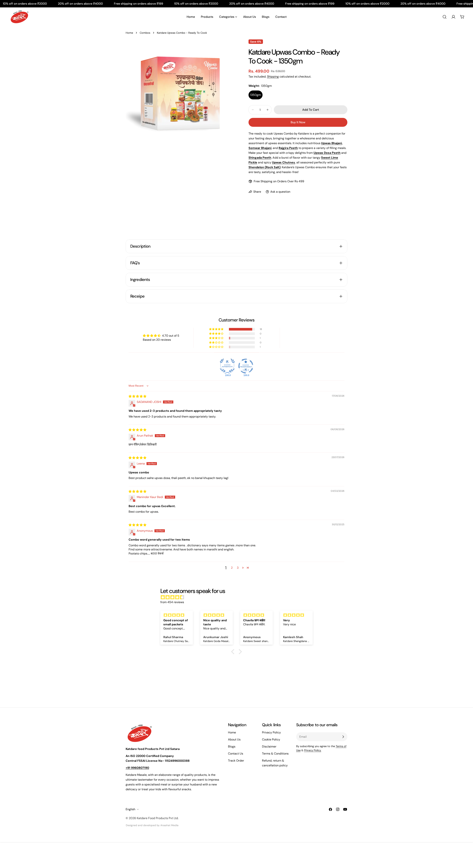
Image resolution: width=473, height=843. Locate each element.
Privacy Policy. (312, 750)
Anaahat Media (169, 825)
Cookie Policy (271, 739)
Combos (145, 32)
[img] (137, 396)
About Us (234, 739)
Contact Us (235, 753)
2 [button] (232, 568)
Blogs (231, 746)
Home (129, 32)
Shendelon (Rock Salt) (264, 167)
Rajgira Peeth (288, 148)
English (130, 809)
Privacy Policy (271, 732)
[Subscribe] (343, 737)
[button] (216, 329)
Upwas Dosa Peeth (327, 153)
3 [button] (238, 568)
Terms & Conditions (275, 753)
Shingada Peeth (260, 158)
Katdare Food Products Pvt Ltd (157, 818)
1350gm (255, 95)
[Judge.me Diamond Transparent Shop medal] (245, 366)
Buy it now (298, 122)
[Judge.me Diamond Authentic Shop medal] (227, 366)
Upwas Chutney (283, 162)
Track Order (236, 760)
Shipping (273, 76)
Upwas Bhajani (331, 143)
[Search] (444, 17)
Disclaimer (269, 746)
